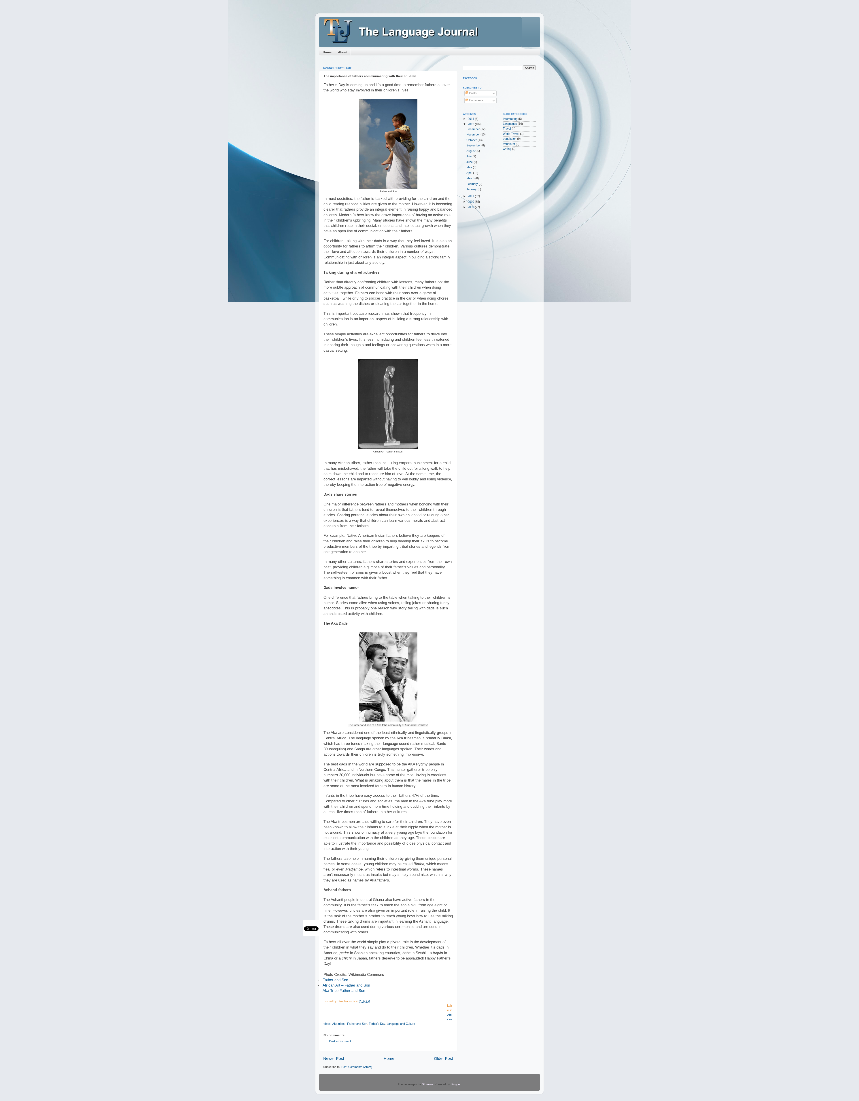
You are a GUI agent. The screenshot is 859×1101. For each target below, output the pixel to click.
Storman (427, 1084)
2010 (471, 201)
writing (507, 148)
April (469, 173)
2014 (471, 118)
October (472, 140)
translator (509, 144)
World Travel (511, 133)
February (472, 184)
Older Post (443, 1058)
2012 (471, 124)
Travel (507, 128)
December (473, 129)
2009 (471, 207)
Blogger (455, 1084)
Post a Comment (340, 1041)
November (473, 134)
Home (327, 52)
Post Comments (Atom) (356, 1067)
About (342, 52)
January (472, 189)
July (469, 156)
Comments (475, 100)
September (473, 145)
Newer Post (333, 1058)
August (471, 151)
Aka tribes (338, 1023)
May (469, 167)
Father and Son (335, 980)
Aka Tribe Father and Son (344, 990)
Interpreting (510, 118)
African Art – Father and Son (346, 985)
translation (509, 138)
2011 (471, 196)
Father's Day (377, 1023)
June (470, 162)
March (470, 178)
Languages (510, 123)
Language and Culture (401, 1023)
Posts (472, 93)
